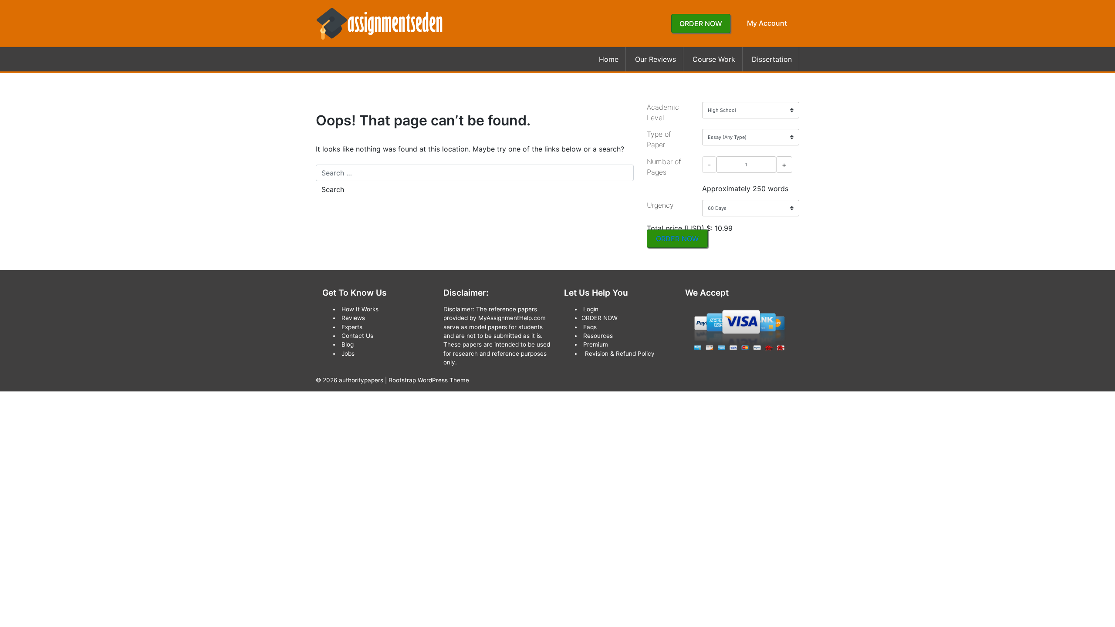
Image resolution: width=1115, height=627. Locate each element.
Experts (351, 327)
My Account (767, 23)
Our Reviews (655, 59)
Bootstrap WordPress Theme (429, 380)
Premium (595, 344)
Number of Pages (664, 166)
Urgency (660, 205)
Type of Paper (659, 139)
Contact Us (357, 335)
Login (590, 309)
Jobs (348, 353)
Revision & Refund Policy (620, 353)
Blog (347, 344)
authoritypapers (361, 380)
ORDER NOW (700, 23)
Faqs (590, 327)
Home (608, 59)
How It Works (359, 309)
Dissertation (772, 59)
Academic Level (663, 112)
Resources (598, 335)
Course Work (714, 59)
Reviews (353, 317)
